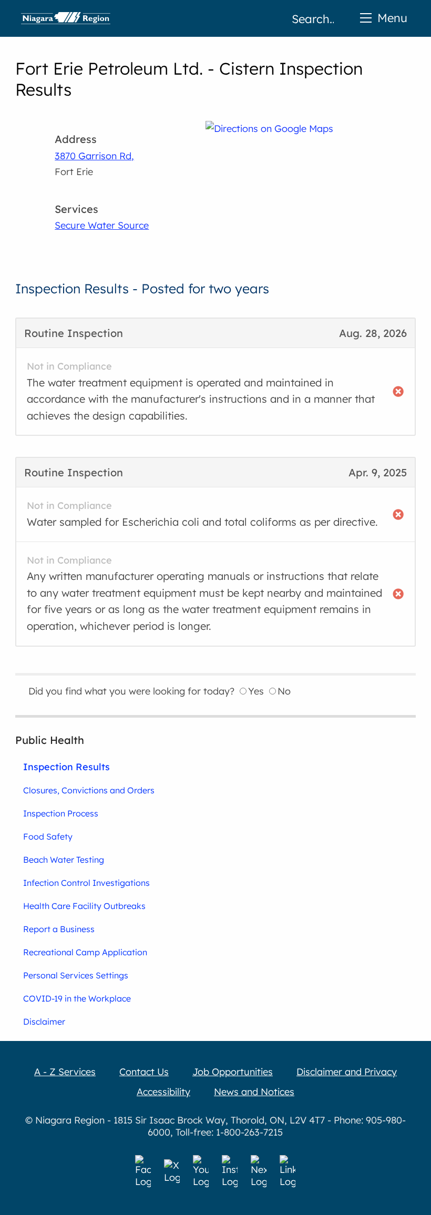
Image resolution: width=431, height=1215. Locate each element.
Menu (392, 18)
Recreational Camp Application (85, 952)
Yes (256, 691)
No (284, 691)
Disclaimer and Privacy (346, 1072)
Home (65, 18)
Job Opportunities (232, 1072)
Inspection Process (60, 813)
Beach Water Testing (63, 859)
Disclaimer (44, 1021)
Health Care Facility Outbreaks (84, 906)
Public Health (49, 740)
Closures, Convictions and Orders (89, 790)
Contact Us (144, 1072)
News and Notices (254, 1092)
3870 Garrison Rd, (94, 156)
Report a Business (59, 929)
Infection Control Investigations (86, 882)
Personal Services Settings (75, 975)
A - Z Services (65, 1072)
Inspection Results (66, 766)
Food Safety (48, 836)
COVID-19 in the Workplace (77, 998)
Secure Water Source (102, 225)
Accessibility (163, 1092)
